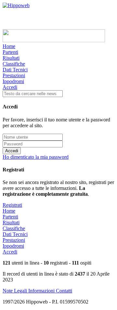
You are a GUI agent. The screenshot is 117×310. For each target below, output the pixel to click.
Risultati (11, 58)
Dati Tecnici (15, 69)
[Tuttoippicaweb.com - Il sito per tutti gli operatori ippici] (54, 40)
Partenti (10, 52)
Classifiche (14, 64)
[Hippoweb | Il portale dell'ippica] (16, 5)
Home (9, 46)
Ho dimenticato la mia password (36, 157)
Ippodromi (13, 81)
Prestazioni (14, 75)
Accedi (10, 87)
